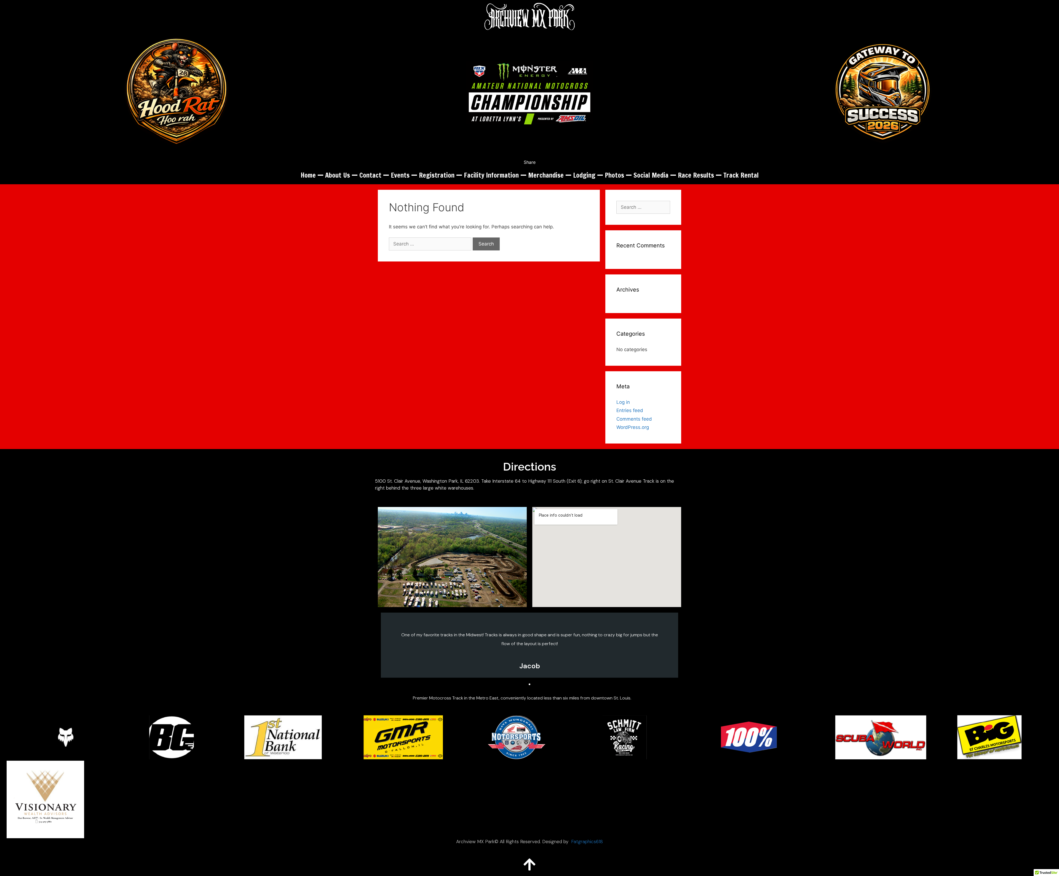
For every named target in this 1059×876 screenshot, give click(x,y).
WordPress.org (632, 427)
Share (530, 162)
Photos (614, 175)
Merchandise (546, 175)
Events (400, 175)
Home (308, 175)
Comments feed (634, 419)
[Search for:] (431, 244)
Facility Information (491, 175)
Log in (623, 402)
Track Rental (741, 175)
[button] (524, 684)
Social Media (650, 175)
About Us (337, 175)
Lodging (584, 175)
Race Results (696, 175)
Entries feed (629, 410)
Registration (436, 175)
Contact (370, 175)
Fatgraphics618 (587, 841)
